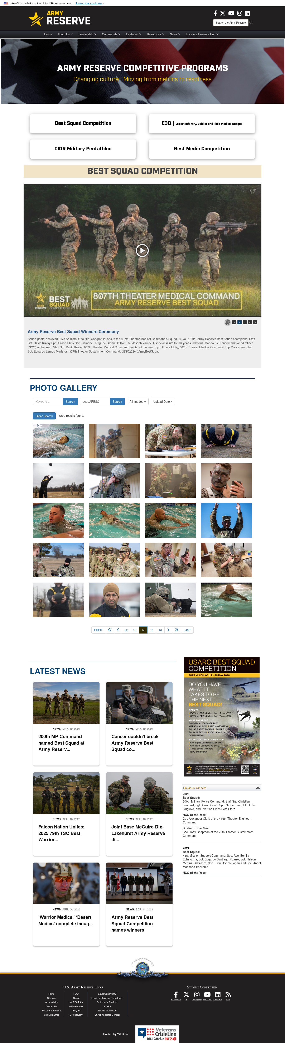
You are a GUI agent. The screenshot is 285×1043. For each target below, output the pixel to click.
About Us (64, 34)
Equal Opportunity (107, 994)
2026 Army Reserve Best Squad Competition (72, 331)
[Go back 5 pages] (109, 630)
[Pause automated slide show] (228, 322)
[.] (58, 441)
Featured (132, 34)
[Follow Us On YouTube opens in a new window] (207, 995)
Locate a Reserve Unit (200, 34)
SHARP (107, 1006)
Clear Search (44, 416)
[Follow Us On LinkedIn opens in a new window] (217, 995)
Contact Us (51, 1006)
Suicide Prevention (107, 1010)
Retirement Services (107, 1002)
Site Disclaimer (51, 1015)
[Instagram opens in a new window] (239, 13)
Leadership (85, 34)
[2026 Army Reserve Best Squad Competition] (142, 250)
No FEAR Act (76, 1002)
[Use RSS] (228, 995)
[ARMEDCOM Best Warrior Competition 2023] (58, 600)
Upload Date (162, 401)
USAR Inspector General (107, 1015)
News (173, 34)
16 (160, 630)
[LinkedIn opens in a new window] (247, 13)
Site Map (51, 998)
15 (151, 630)
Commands (109, 34)
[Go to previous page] (118, 630)
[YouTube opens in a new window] (231, 13)
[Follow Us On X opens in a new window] (186, 995)
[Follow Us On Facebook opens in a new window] (176, 995)
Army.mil (76, 1010)
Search (70, 401)
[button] (91, 3)
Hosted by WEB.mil (115, 1034)
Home (48, 34)
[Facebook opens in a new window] (215, 13)
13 (134, 630)
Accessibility (51, 1002)
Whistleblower (76, 1006)
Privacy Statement (51, 1010)
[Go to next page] (168, 630)
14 (144, 630)
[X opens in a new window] (222, 13)
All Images (137, 401)
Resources (154, 34)
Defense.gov (76, 1015)
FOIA (76, 994)
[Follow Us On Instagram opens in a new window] (197, 995)
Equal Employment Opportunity (107, 998)
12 (126, 630)
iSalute (76, 998)
